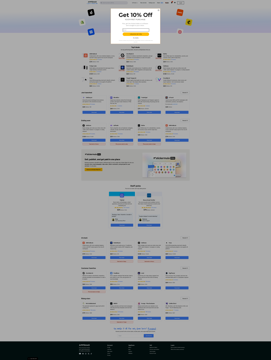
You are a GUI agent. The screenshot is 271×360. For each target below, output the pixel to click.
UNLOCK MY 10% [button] (136, 34)
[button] (158, 10)
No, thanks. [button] (136, 37)
